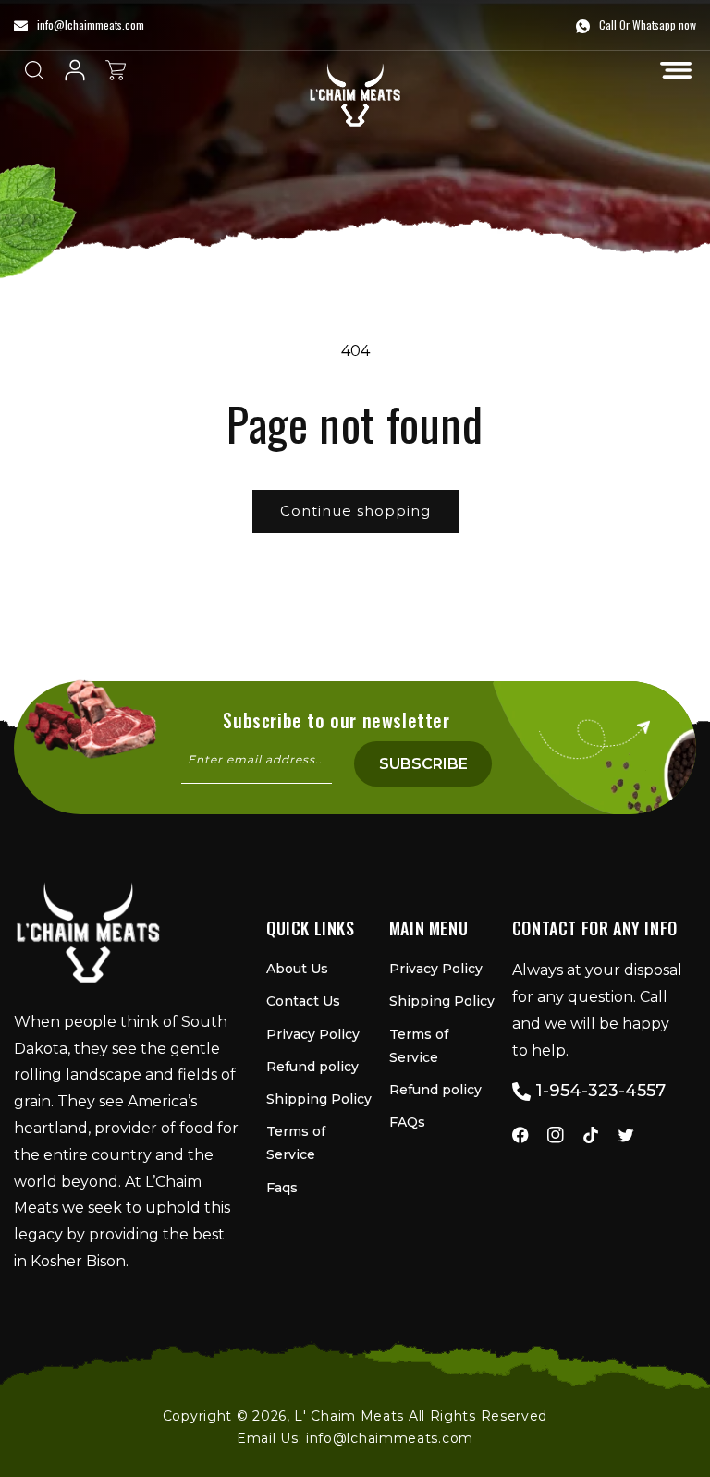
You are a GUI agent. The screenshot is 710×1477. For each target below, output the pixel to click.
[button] (675, 70)
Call (608, 24)
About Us (297, 968)
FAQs (407, 1122)
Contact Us (303, 1001)
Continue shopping (355, 510)
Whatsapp (654, 24)
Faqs (282, 1187)
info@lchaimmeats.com (389, 1438)
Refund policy (312, 1066)
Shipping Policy (319, 1099)
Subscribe (423, 764)
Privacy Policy (313, 1034)
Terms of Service (295, 1143)
